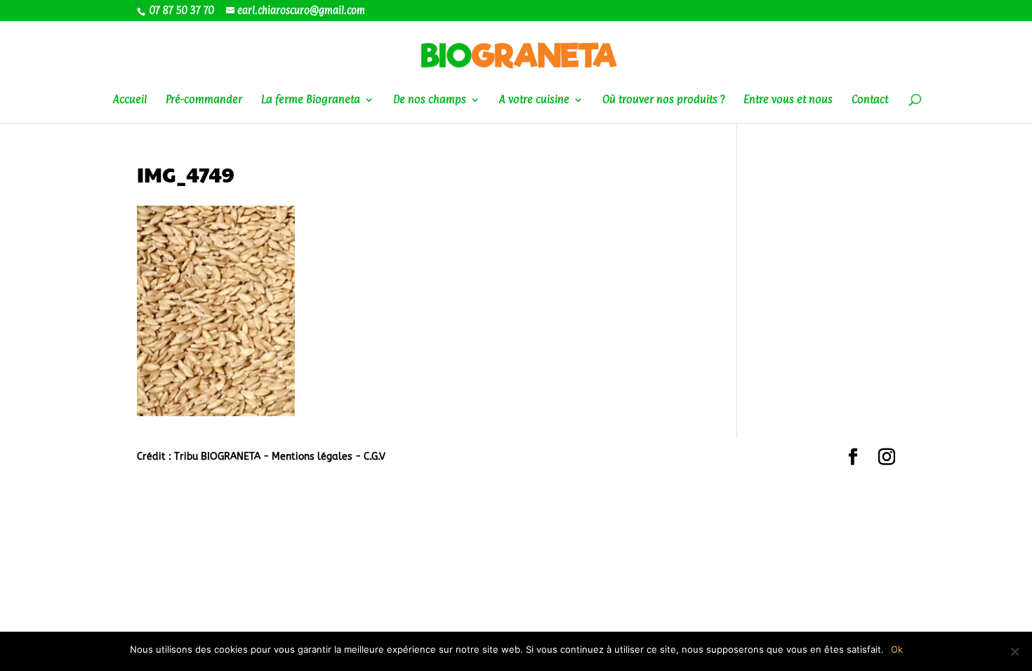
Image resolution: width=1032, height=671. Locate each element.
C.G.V (374, 457)
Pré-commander (204, 100)
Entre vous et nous (788, 100)
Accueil (130, 100)
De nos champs (429, 100)
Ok (897, 649)
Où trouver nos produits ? (663, 100)
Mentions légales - (318, 457)
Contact (870, 100)
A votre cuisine (534, 100)
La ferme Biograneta (310, 100)
